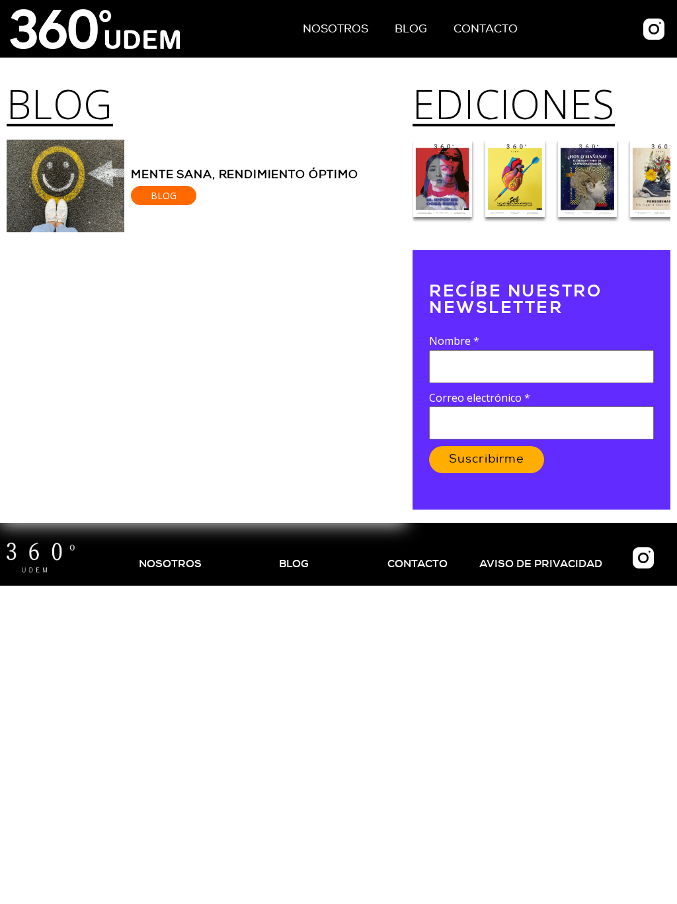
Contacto (486, 28)
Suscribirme (486, 459)
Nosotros (335, 28)
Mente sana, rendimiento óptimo (244, 174)
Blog (411, 28)
